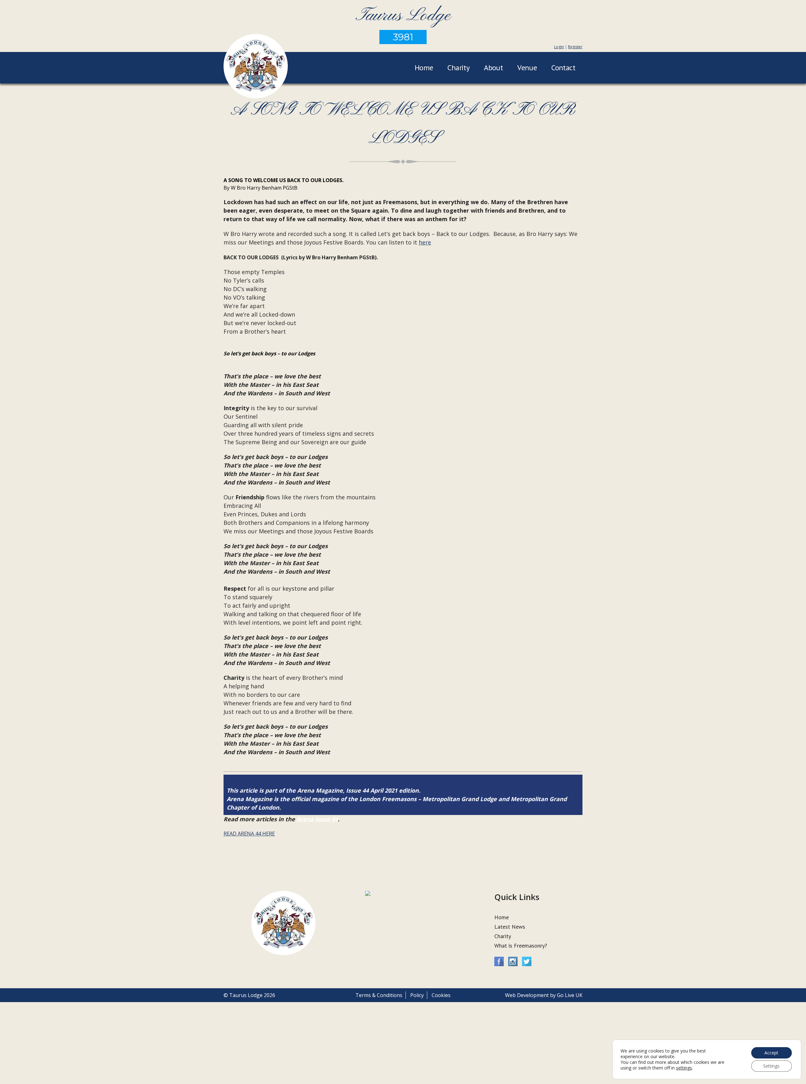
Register (575, 46)
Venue (527, 67)
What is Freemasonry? (520, 945)
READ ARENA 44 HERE (249, 833)
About (493, 67)
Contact (563, 67)
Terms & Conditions (378, 995)
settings (684, 1068)
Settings (771, 1066)
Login (559, 46)
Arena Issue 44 (317, 819)
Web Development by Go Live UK (543, 995)
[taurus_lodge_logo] (256, 67)
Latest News (509, 926)
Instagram (513, 961)
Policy (417, 995)
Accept (771, 1053)
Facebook (499, 961)
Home (424, 67)
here (425, 242)
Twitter (526, 961)
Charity (458, 67)
